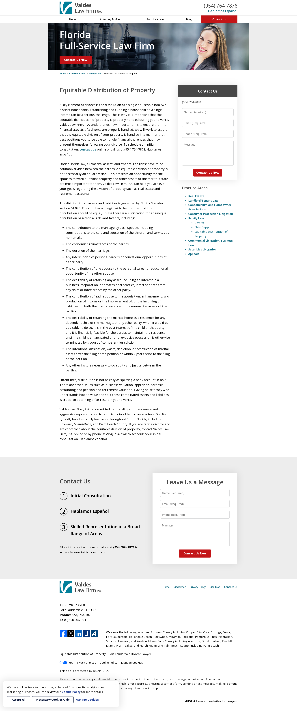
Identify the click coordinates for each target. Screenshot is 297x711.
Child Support (203, 227)
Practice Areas (155, 19)
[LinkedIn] (78, 633)
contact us (88, 149)
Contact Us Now (75, 60)
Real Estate (196, 196)
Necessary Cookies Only (52, 699)
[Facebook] (63, 633)
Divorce (199, 223)
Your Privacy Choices (82, 662)
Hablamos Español (222, 11)
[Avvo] (94, 633)
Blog (189, 19)
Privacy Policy (198, 587)
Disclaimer (180, 587)
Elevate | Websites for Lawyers (211, 701)
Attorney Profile (110, 19)
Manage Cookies (132, 662)
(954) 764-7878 (220, 5)
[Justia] (86, 633)
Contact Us (219, 19)
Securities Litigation (202, 249)
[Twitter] (70, 633)
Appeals (193, 254)
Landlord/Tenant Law (203, 200)
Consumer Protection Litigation (210, 214)
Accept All (18, 699)
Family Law (95, 73)
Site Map (215, 587)
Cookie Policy (108, 662)
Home (72, 19)
